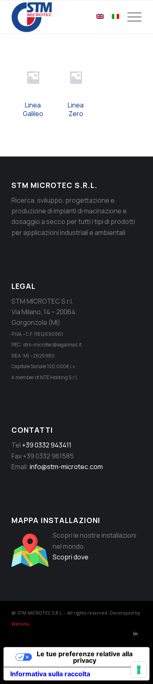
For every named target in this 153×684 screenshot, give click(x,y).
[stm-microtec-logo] (63, 16)
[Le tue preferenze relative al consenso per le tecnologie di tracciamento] (138, 669)
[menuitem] (130, 16)
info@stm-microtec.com (66, 466)
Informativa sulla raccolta (50, 674)
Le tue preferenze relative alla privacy (85, 657)
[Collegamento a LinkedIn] (135, 633)
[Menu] (130, 16)
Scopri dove (71, 556)
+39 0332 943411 (46, 444)
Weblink (20, 624)
